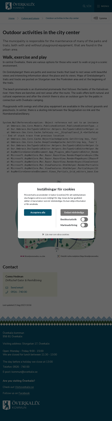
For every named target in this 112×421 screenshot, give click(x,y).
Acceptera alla (37, 212)
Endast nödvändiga (74, 212)
